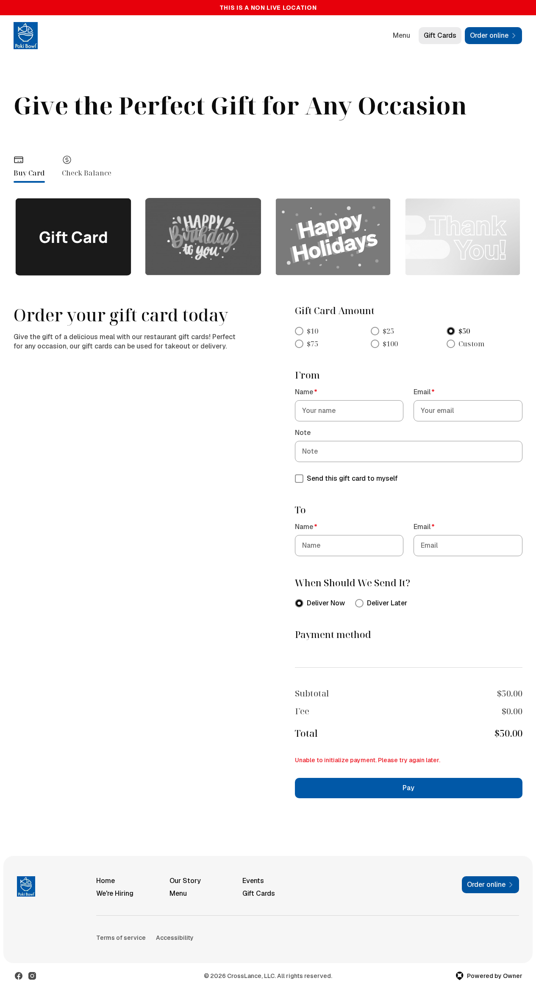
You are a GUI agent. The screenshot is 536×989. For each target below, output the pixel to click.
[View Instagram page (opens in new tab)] (32, 976)
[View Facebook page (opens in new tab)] (19, 976)
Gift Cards (440, 35)
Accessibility (175, 938)
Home (105, 880)
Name (306, 391)
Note (303, 432)
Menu (401, 35)
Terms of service (121, 938)
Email (424, 391)
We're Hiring (114, 893)
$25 (388, 331)
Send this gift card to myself (352, 478)
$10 (312, 331)
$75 (312, 343)
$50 (464, 331)
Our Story (185, 880)
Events (253, 880)
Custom (471, 343)
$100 (390, 343)
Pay (408, 787)
